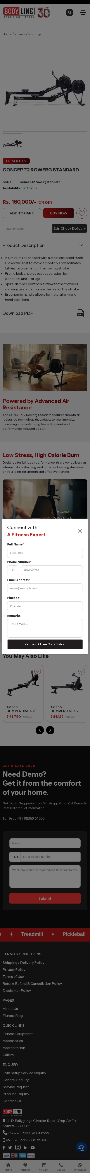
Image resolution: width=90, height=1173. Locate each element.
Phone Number (19, 562)
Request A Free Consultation (45, 644)
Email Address (18, 580)
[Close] (80, 531)
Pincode (14, 598)
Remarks (14, 616)
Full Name (15, 544)
